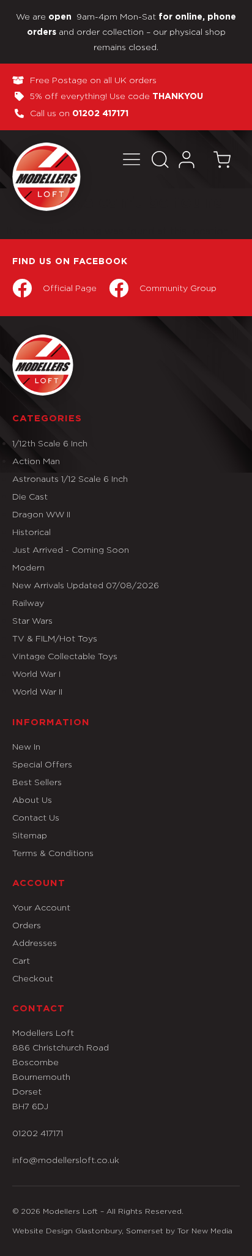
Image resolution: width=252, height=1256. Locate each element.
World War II (37, 691)
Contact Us (35, 817)
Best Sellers (37, 781)
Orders (26, 924)
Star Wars (32, 620)
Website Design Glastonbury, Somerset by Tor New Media (122, 1231)
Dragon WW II (41, 514)
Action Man (36, 460)
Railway (28, 602)
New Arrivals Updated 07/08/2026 (85, 584)
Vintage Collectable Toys (64, 655)
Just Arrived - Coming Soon (70, 549)
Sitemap (29, 835)
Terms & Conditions (53, 852)
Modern (28, 567)
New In (26, 746)
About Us (32, 799)
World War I (36, 673)
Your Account (41, 907)
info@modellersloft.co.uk (65, 1159)
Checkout (32, 978)
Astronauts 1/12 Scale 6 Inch (70, 478)
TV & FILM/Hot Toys (54, 638)
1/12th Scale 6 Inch (49, 443)
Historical (31, 531)
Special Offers (42, 764)
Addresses (34, 942)
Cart (21, 960)
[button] (132, 159)
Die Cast (30, 496)
